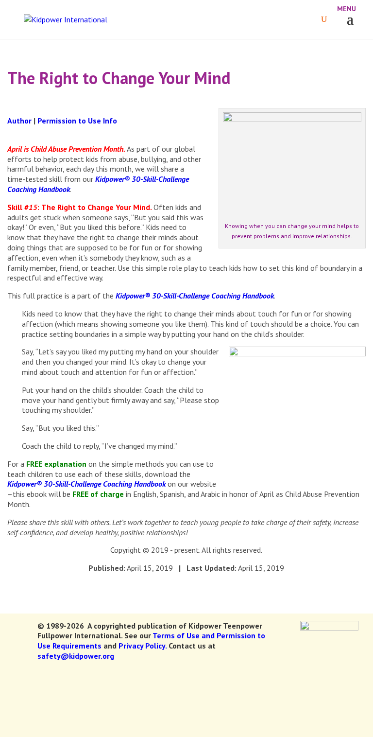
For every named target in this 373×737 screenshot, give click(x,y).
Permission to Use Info (77, 120)
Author (19, 120)
